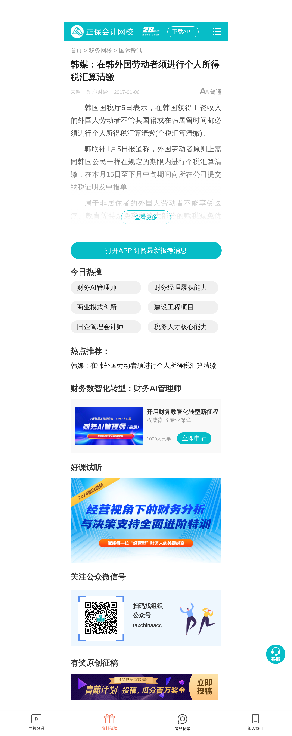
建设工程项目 (174, 307)
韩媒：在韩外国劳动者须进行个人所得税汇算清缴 (143, 365)
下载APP (183, 31)
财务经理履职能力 (180, 287)
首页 (76, 50)
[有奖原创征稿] (146, 687)
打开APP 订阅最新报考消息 (146, 250)
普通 (215, 92)
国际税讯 (130, 50)
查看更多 (146, 217)
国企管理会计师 (100, 326)
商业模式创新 (97, 307)
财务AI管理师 (97, 287)
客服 (275, 658)
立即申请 (194, 438)
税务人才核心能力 (180, 326)
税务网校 (100, 50)
